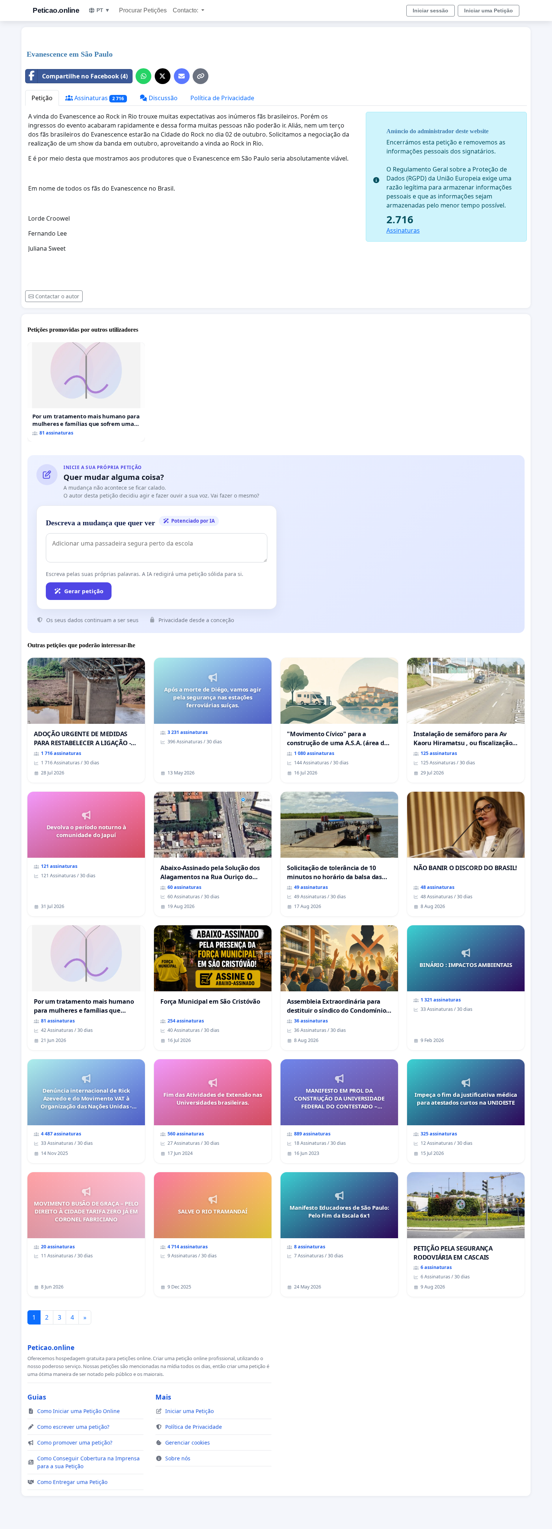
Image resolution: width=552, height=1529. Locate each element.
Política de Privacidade (222, 98)
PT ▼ (103, 10)
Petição (42, 98)
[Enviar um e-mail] (182, 76)
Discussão (162, 98)
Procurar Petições (143, 10)
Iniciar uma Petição (488, 11)
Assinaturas (98, 98)
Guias (36, 1396)
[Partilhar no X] (162, 76)
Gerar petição (83, 591)
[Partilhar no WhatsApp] (143, 76)
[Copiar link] (200, 76)
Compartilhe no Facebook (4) (85, 76)
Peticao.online (56, 10)
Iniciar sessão (430, 11)
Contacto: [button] (186, 10)
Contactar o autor (57, 296)
